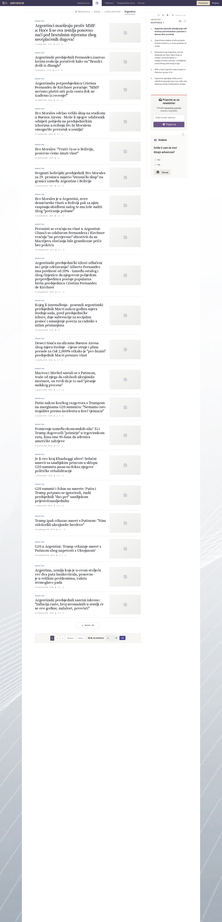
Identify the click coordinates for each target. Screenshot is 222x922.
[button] (62, 44)
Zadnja (80, 638)
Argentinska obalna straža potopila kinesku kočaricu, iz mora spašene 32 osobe (171, 43)
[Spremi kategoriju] (168, 15)
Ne (159, 164)
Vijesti (97, 11)
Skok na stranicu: (96, 638)
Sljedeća (70, 638)
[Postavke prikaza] (163, 15)
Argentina (130, 11)
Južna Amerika (112, 11)
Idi (122, 638)
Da (159, 159)
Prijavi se (171, 124)
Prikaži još (89, 625)
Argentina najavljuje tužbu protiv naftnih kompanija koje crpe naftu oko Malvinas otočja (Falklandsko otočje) (171, 81)
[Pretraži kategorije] (159, 15)
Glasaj (164, 172)
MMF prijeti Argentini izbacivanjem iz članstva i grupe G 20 (170, 71)
